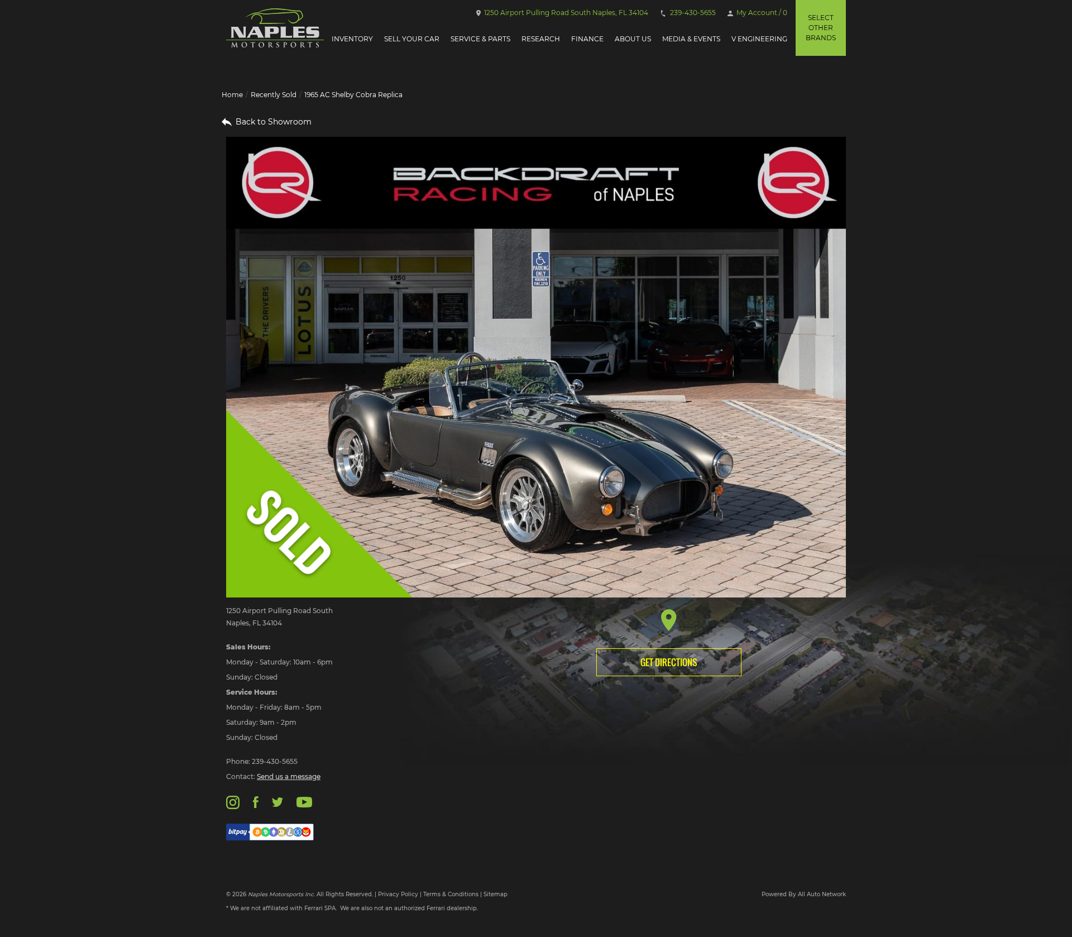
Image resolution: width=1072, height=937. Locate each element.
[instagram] (233, 801)
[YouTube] (304, 801)
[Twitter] (277, 801)
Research (540, 39)
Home (232, 94)
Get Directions (668, 662)
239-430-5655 (692, 12)
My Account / (761, 12)
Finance (587, 39)
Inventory (352, 39)
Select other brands (821, 27)
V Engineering (759, 39)
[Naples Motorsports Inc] (275, 28)
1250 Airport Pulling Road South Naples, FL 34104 (565, 12)
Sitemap (496, 894)
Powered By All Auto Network (804, 894)
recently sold (273, 94)
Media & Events (691, 39)
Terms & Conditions (450, 894)
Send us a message (288, 776)
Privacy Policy (398, 894)
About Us (633, 39)
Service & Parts (480, 39)
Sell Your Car (411, 39)
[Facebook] (255, 801)
